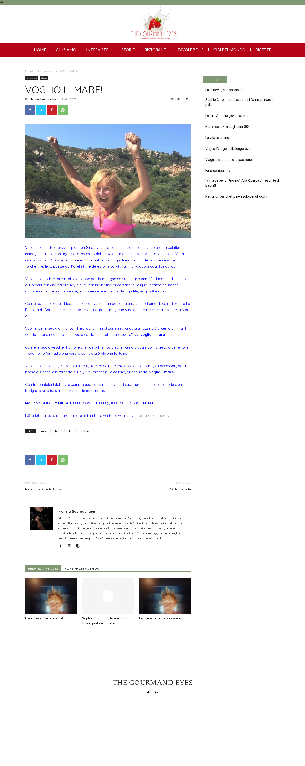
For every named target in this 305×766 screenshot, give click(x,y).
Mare (71, 431)
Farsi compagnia (217, 170)
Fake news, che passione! (44, 618)
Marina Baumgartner (44, 99)
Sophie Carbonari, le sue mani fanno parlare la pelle (239, 102)
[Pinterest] (52, 110)
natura (84, 431)
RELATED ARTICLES (43, 568)
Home (29, 71)
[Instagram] (71, 546)
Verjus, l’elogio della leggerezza (229, 149)
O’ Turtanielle (180, 489)
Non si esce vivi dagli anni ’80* (227, 127)
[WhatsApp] (63, 110)
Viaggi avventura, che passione (228, 160)
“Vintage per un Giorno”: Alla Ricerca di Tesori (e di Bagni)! (242, 182)
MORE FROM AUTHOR (81, 568)
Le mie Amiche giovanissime (160, 618)
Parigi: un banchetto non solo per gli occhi (236, 196)
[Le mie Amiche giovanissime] (165, 596)
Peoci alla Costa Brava (44, 489)
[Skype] (79, 546)
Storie (44, 77)
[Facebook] (30, 110)
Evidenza (44, 71)
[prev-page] (28, 633)
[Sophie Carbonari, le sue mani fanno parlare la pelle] (108, 596)
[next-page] (36, 633)
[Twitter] (41, 110)
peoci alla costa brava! (153, 415)
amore (43, 431)
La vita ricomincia (218, 138)
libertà (58, 431)
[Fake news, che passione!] (51, 596)
